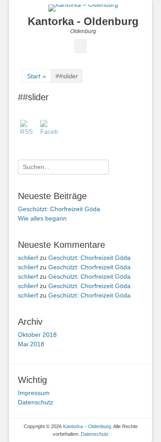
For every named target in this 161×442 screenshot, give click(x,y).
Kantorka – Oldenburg (87, 426)
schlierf (28, 257)
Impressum (34, 392)
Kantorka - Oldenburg (83, 21)
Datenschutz (35, 402)
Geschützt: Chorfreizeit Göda (59, 208)
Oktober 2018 (37, 334)
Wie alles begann (42, 218)
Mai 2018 (31, 344)
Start (36, 76)
